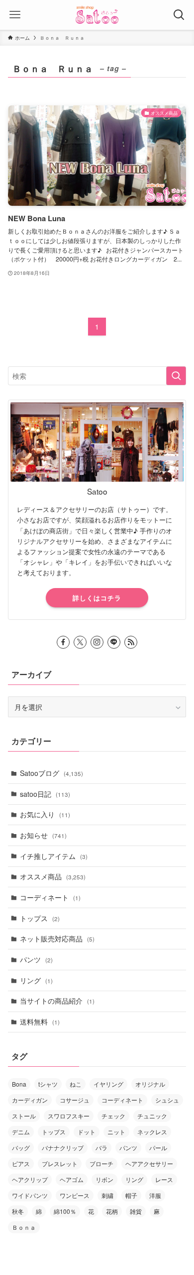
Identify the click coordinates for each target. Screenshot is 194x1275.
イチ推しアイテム (54, 856)
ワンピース (75, 1195)
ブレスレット (60, 1163)
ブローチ (101, 1163)
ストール (24, 1115)
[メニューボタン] (15, 15)
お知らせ (43, 835)
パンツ (36, 959)
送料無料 (40, 1021)
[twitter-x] (80, 642)
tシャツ (48, 1084)
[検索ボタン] (179, 15)
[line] (113, 642)
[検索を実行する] (176, 375)
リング (36, 980)
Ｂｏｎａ (24, 1227)
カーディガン (30, 1100)
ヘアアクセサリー (149, 1163)
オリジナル (150, 1084)
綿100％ (65, 1211)
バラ (101, 1147)
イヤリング (108, 1084)
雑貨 (136, 1211)
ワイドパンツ (30, 1195)
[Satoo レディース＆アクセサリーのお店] (97, 15)
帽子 (131, 1195)
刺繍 (107, 1195)
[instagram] (97, 642)
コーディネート (50, 897)
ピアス (21, 1163)
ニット (116, 1131)
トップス (40, 918)
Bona (19, 1084)
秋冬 (18, 1211)
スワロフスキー (69, 1115)
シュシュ (167, 1100)
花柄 (112, 1211)
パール (158, 1147)
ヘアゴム (72, 1179)
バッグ (21, 1147)
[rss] (130, 642)
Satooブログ (51, 773)
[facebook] (63, 642)
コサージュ (75, 1100)
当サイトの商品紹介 (57, 1001)
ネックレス (152, 1131)
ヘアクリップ (30, 1179)
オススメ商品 (53, 876)
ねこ (76, 1084)
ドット (87, 1131)
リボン (104, 1179)
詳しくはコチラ (97, 597)
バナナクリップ (63, 1147)
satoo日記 (45, 794)
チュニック (152, 1115)
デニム (21, 1131)
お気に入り (45, 814)
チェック (113, 1115)
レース (164, 1179)
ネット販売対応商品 (57, 938)
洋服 (155, 1195)
